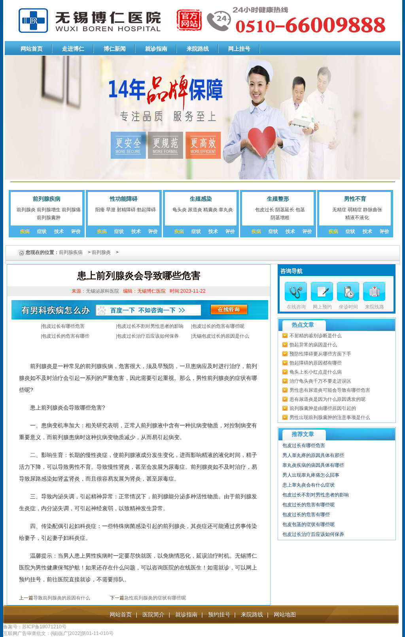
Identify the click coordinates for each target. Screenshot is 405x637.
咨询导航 (291, 271)
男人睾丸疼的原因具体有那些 (313, 455)
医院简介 (153, 614)
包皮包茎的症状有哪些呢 (308, 524)
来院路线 (198, 48)
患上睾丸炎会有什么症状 (308, 485)
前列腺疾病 (47, 198)
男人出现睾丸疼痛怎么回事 (310, 475)
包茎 (300, 209)
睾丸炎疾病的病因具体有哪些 (313, 465)
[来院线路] (374, 291)
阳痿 (100, 209)
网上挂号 (239, 48)
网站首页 (32, 48)
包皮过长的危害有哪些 (65, 336)
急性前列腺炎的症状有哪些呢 (155, 598)
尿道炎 (195, 209)
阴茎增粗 (280, 217)
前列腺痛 (71, 209)
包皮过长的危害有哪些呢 (218, 326)
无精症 (339, 209)
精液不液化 (357, 217)
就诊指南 (156, 48)
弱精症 (355, 209)
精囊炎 (210, 209)
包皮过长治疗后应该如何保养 (148, 336)
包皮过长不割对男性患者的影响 (150, 326)
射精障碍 (126, 209)
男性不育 (355, 198)
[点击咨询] (348, 291)
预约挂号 (219, 614)
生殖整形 (278, 198)
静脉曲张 (372, 209)
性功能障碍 (124, 198)
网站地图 (285, 614)
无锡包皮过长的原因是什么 (220, 336)
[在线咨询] (296, 291)
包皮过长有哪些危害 (63, 326)
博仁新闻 (115, 48)
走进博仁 (73, 48)
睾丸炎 (226, 209)
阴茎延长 (284, 209)
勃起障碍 (146, 209)
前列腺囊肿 (49, 217)
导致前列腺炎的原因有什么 (61, 598)
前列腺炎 (26, 209)
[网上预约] (322, 291)
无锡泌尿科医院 (102, 291)
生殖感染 (201, 198)
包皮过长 (264, 209)
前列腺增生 (49, 209)
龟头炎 (179, 209)
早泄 (110, 209)
